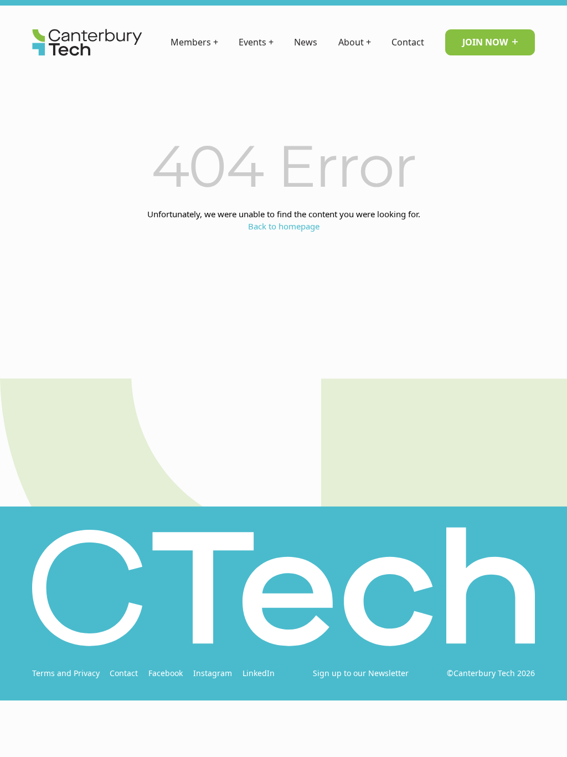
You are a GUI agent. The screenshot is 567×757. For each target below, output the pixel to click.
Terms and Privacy (66, 673)
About (354, 42)
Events (256, 42)
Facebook (165, 673)
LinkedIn (259, 673)
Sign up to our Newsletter (361, 673)
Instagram (212, 673)
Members (194, 42)
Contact (407, 42)
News (305, 42)
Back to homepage (283, 226)
